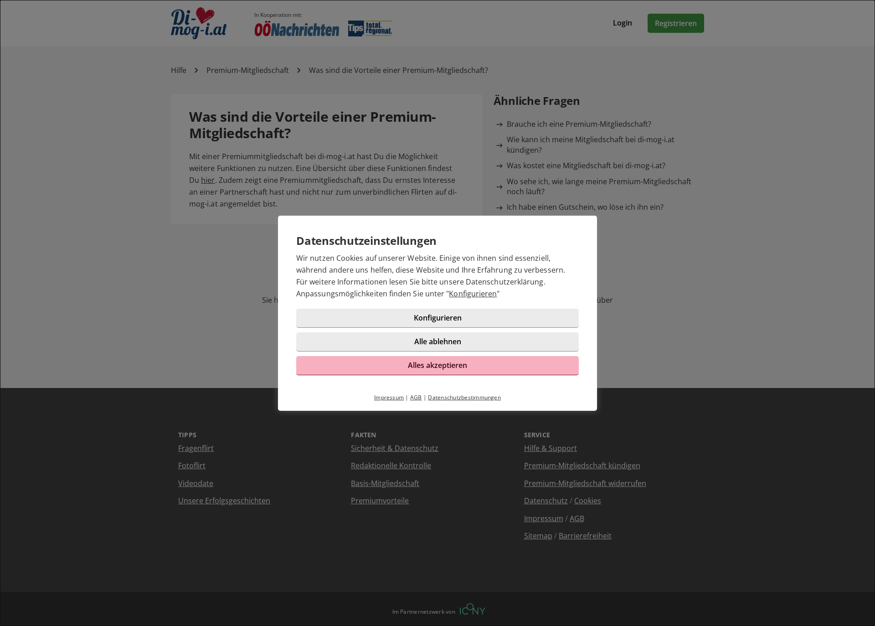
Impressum (389, 397)
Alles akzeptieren (437, 365)
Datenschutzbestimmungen (464, 397)
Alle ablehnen (437, 341)
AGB (416, 397)
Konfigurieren (473, 294)
